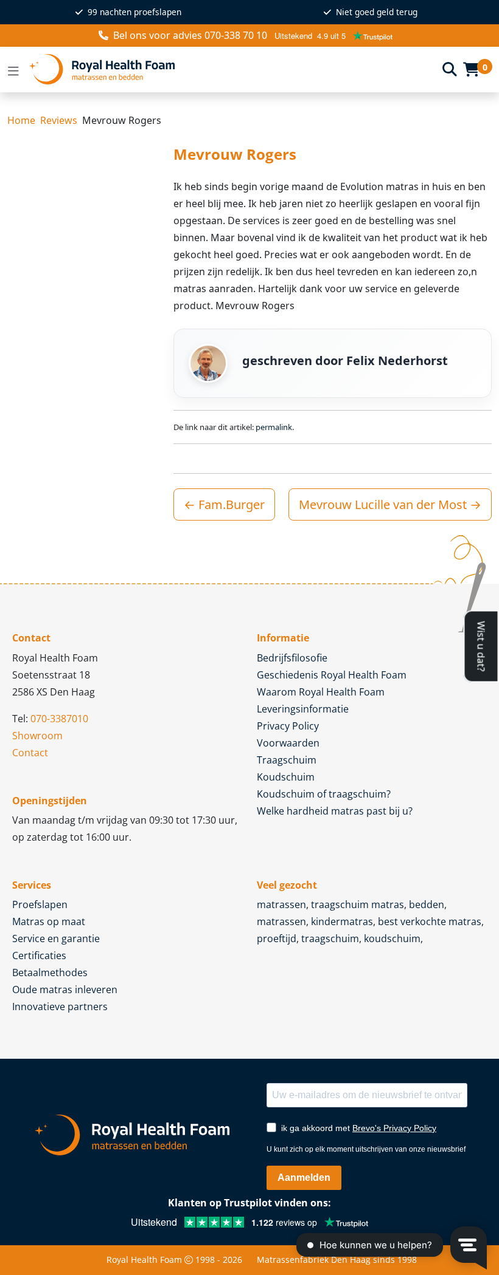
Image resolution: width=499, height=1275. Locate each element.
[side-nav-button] (13, 69)
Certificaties (39, 955)
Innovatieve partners (60, 1006)
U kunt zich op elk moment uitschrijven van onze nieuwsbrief (366, 1149)
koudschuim (392, 938)
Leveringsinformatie (303, 709)
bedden (426, 904)
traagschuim (330, 938)
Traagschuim (286, 760)
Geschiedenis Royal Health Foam (332, 675)
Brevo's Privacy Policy (394, 1128)
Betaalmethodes (50, 972)
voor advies (190, 35)
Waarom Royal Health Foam (321, 692)
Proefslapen (40, 904)
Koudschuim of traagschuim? (324, 794)
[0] (471, 69)
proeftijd (276, 938)
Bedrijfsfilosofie (292, 658)
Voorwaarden (288, 743)
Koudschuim (286, 777)
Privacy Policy (288, 726)
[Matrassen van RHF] (231, 69)
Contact (30, 752)
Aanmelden (303, 1177)
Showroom (37, 735)
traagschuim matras (357, 904)
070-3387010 (59, 718)
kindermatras (342, 921)
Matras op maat (48, 921)
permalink (274, 427)
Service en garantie (56, 938)
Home (21, 120)
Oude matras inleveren (64, 989)
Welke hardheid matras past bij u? (335, 811)
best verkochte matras (429, 921)
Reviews (58, 120)
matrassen (281, 904)
